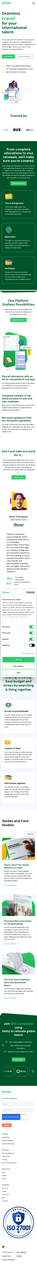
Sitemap (19, 1256)
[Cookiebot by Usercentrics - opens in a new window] (26, 592)
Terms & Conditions (8, 1259)
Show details (26, 653)
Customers (5, 1194)
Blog (3, 1172)
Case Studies (18, 477)
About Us (5, 1188)
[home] (6, 3)
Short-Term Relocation (9, 1163)
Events (4, 1179)
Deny (18, 672)
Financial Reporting (8, 1144)
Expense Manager (7, 1140)
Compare (5, 1201)
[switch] (32, 633)
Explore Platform (25, 56)
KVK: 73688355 (21, 1252)
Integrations (6, 1137)
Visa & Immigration (8, 1153)
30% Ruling (5, 1156)
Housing (4, 1159)
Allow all (19, 659)
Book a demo (18, 1059)
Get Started (8, 56)
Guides (4, 1175)
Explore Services (18, 183)
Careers (4, 1191)
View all (30, 834)
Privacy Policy (6, 1256)
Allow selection (18, 666)
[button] (33, 3)
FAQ (3, 1198)
